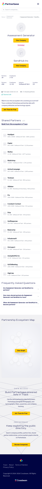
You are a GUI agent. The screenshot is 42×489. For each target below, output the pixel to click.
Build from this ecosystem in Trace (14, 124)
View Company (21, 40)
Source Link (7, 94)
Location (35, 82)
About (11, 465)
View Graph (21, 350)
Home (3, 17)
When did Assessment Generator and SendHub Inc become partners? (20, 303)
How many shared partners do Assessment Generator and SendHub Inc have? (17, 296)
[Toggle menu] (38, 4)
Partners (4, 75)
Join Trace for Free (10, 109)
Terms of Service (21, 465)
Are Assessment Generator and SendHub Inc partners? (18, 289)
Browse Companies (21, 444)
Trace (5, 465)
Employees (13, 75)
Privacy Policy (8, 467)
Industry (21, 82)
